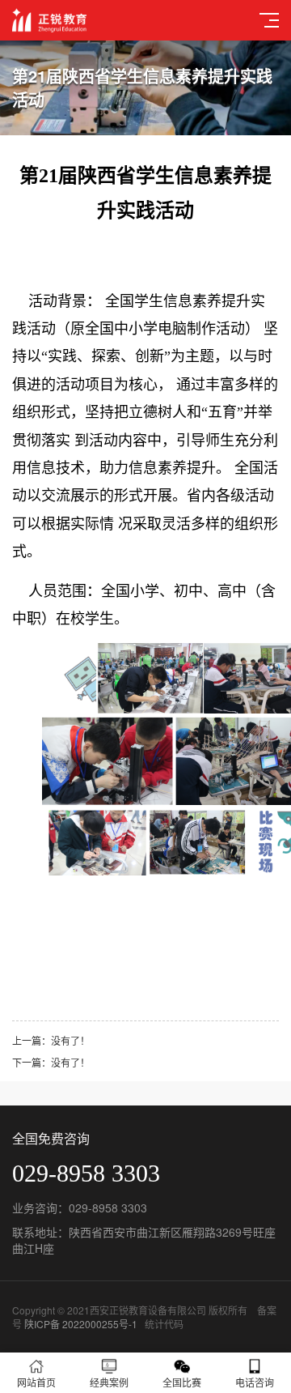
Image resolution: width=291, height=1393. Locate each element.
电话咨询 (254, 1382)
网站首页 (36, 1382)
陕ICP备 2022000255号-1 (80, 1324)
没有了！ (70, 1040)
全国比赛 (181, 1382)
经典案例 (109, 1382)
